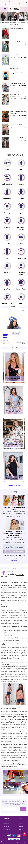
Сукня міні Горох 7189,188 (16, 28)
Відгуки (13, 2)
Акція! (5, 334)
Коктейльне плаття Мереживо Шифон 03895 (18, 112)
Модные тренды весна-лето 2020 (14, 508)
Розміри (4, 2)
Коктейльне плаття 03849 (16, 137)
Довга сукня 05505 (14, 94)
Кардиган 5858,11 (14, 55)
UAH (13, 4)
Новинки (14, 25)
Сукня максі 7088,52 (15, 41)
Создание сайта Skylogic (21, 842)
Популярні (14, 108)
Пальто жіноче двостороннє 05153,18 (17, 72)
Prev (2, 16)
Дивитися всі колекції (14, 485)
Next (26, 16)
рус (5, 4)
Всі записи (14, 560)
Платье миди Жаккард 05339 (17, 83)
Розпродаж (14, 68)
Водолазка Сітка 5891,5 (16, 124)
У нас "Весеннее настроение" (14, 555)
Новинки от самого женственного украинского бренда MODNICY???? (14, 533)
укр (8, 4)
